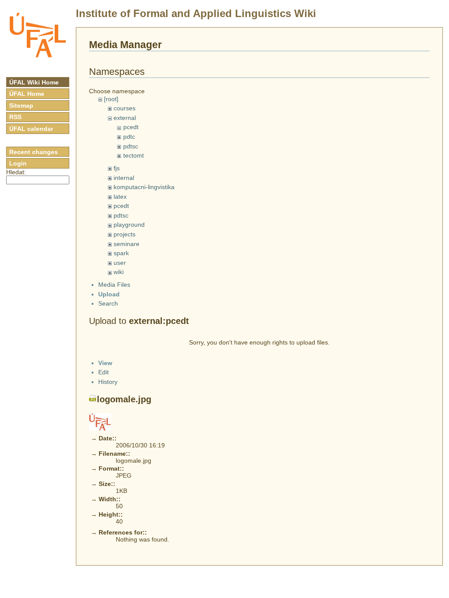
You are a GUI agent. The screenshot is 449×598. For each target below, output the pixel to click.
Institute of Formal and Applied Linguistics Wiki (196, 13)
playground (129, 224)
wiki (119, 271)
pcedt (131, 126)
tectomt (133, 155)
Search (108, 303)
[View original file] (100, 421)
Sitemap (21, 105)
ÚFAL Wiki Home (34, 82)
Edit (103, 372)
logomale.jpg (124, 399)
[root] (111, 98)
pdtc (129, 136)
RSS (15, 116)
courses (124, 108)
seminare (126, 243)
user (120, 262)
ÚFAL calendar (31, 128)
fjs (117, 168)
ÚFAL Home (26, 93)
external (125, 117)
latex (120, 196)
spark (121, 253)
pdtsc (130, 146)
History (108, 381)
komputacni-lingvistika (144, 186)
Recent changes (33, 151)
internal (124, 177)
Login (18, 163)
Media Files (114, 284)
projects (124, 234)
